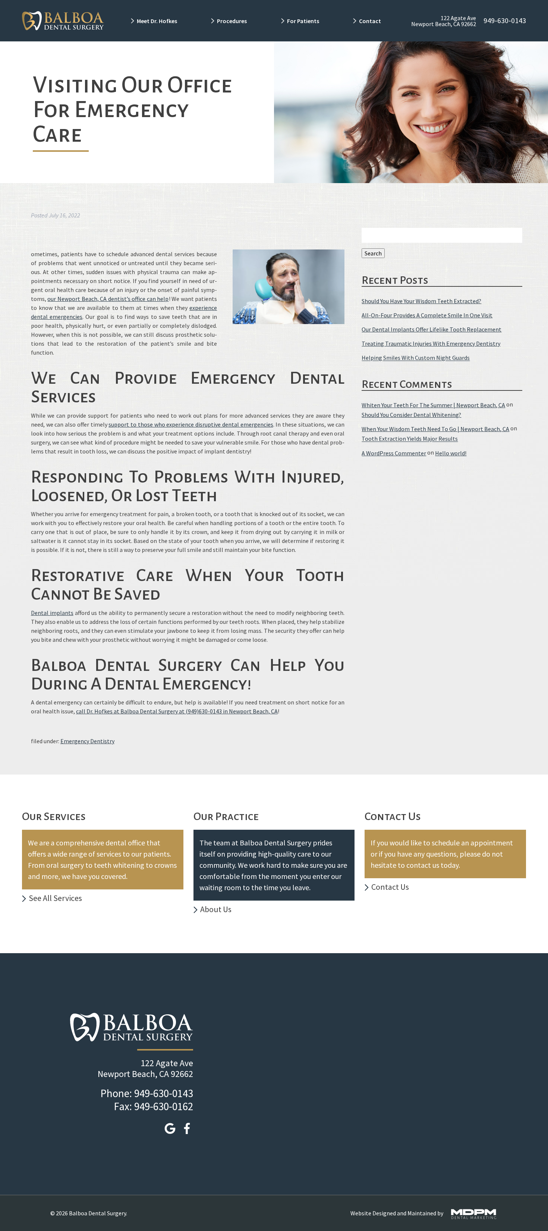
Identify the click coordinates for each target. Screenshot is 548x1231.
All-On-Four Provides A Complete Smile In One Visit (427, 315)
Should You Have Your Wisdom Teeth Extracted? (421, 301)
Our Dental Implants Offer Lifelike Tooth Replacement (431, 329)
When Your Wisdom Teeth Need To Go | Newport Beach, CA (435, 429)
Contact (370, 21)
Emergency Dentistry (87, 741)
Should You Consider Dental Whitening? (411, 414)
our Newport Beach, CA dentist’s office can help (108, 298)
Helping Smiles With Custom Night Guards (416, 358)
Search (373, 253)
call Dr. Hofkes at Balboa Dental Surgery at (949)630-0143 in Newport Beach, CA (177, 711)
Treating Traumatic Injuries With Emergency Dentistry (431, 343)
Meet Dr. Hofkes (157, 21)
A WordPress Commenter (394, 453)
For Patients (303, 21)
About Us (216, 909)
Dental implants (52, 612)
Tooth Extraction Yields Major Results (410, 439)
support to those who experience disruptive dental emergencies (190, 424)
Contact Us (390, 887)
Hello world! (450, 453)
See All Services (55, 898)
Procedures (232, 21)
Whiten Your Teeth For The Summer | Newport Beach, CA (433, 405)
